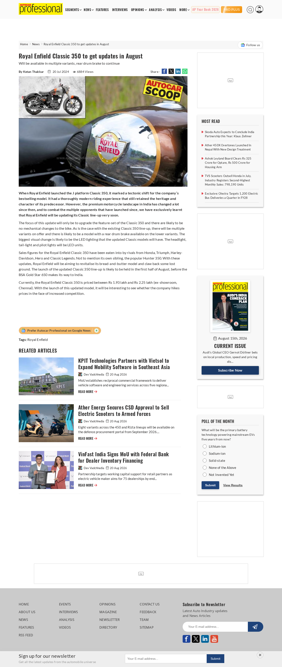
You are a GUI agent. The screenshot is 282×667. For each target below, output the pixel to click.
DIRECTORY (108, 627)
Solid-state (217, 460)
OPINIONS (137, 10)
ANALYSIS (155, 10)
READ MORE (87, 391)
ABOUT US (27, 612)
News (36, 44)
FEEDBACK (148, 612)
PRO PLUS (231, 9)
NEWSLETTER (109, 619)
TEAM (144, 619)
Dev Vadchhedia (94, 374)
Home (24, 44)
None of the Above (222, 468)
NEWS (87, 10)
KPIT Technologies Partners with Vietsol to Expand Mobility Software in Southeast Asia (124, 363)
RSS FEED (26, 635)
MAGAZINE (108, 612)
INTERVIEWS (120, 10)
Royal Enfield (37, 339)
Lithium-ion (217, 446)
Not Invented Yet (221, 475)
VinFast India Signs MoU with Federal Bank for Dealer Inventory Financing (123, 457)
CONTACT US (150, 604)
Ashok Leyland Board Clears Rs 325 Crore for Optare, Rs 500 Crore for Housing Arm (228, 163)
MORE (183, 10)
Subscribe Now (230, 370)
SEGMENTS (72, 10)
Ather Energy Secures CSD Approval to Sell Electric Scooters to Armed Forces (123, 410)
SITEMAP (146, 627)
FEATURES (102, 10)
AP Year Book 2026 (205, 10)
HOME (24, 604)
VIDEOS (171, 10)
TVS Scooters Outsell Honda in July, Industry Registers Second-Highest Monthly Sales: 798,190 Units (228, 180)
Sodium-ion (217, 453)
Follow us (253, 45)
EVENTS (65, 604)
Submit (210, 485)
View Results (233, 485)
